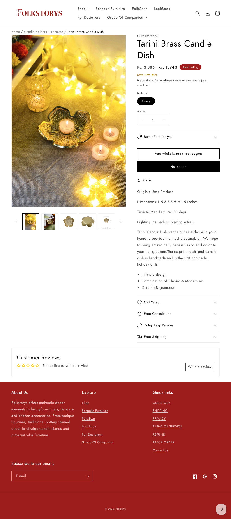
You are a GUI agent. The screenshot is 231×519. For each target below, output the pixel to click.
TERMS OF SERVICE (167, 426)
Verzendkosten (164, 80)
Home (16, 31)
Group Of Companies (98, 442)
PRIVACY (159, 418)
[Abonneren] (87, 476)
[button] (83, 8)
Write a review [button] (200, 366)
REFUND (159, 434)
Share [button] (146, 180)
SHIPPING (160, 410)
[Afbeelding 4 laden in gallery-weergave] (87, 221)
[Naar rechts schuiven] (121, 222)
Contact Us (161, 450)
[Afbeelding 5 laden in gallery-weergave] (106, 221)
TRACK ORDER (164, 442)
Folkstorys (121, 508)
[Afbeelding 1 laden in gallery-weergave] (30, 221)
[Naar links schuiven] (16, 222)
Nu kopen (178, 166)
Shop (85, 402)
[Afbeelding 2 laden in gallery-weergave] (49, 221)
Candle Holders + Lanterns (44, 31)
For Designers (92, 434)
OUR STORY (161, 402)
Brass (146, 101)
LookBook (89, 426)
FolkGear (88, 418)
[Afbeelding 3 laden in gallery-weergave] (68, 221)
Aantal (141, 111)
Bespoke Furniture (95, 410)
